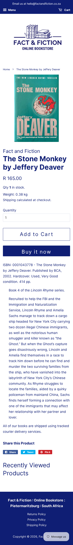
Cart (67, 10)
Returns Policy (36, 514)
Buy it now (36, 252)
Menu (12, 10)
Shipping (9, 200)
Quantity (9, 210)
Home (6, 69)
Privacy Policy (36, 519)
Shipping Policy (36, 525)
